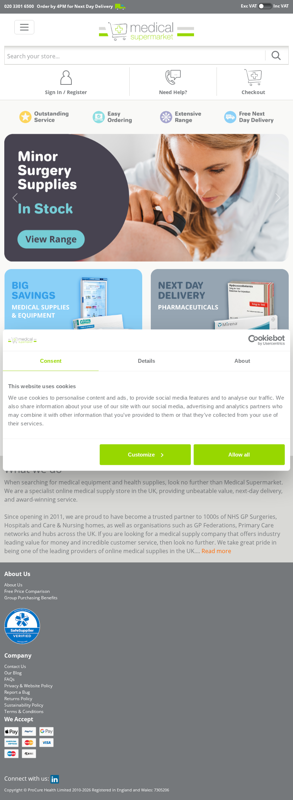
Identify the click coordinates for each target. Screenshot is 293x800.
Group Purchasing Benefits (31, 598)
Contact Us (15, 666)
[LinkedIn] (54, 778)
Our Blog (13, 673)
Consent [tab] (50, 361)
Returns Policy (18, 699)
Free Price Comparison (27, 591)
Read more (216, 551)
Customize (141, 454)
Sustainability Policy (23, 705)
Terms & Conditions (24, 711)
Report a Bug (17, 692)
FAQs (9, 679)
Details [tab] (146, 361)
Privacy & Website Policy (28, 686)
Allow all (239, 454)
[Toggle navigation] (24, 27)
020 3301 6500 (19, 6)
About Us (13, 585)
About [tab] (242, 361)
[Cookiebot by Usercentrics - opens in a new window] (253, 340)
